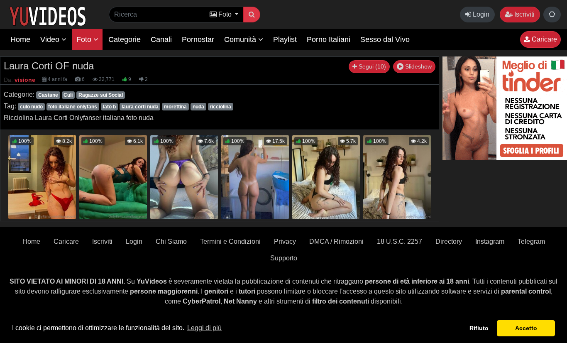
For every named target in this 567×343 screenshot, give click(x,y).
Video (50, 39)
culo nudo (31, 107)
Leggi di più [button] (204, 327)
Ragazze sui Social (100, 95)
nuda (198, 107)
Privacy (285, 241)
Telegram (531, 241)
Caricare (543, 39)
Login (480, 14)
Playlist (285, 39)
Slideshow (417, 66)
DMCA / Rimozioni (336, 241)
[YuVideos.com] (47, 15)
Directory (448, 241)
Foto (84, 39)
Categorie (124, 39)
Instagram (489, 241)
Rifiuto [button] (479, 328)
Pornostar (198, 39)
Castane (48, 95)
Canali (161, 39)
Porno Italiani (328, 39)
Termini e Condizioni (230, 241)
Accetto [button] (526, 328)
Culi (68, 95)
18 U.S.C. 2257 (399, 241)
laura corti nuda (140, 107)
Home (20, 39)
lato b (109, 107)
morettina (175, 107)
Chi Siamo (171, 241)
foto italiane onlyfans (72, 107)
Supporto (283, 258)
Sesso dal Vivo (385, 39)
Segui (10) (371, 66)
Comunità (241, 39)
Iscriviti (524, 14)
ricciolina (220, 107)
